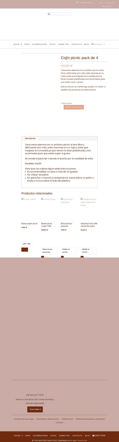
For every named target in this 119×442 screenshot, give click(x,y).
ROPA (26, 44)
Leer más (26, 244)
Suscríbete (34, 409)
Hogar (16, 44)
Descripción (30, 138)
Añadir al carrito (72, 107)
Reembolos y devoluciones (47, 419)
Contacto (77, 44)
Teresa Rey (82, 440)
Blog (86, 44)
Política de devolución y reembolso (90, 419)
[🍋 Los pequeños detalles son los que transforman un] (71, 279)
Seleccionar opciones (47, 250)
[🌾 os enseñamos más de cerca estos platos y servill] (47, 284)
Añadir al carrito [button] (65, 250)
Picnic (53, 44)
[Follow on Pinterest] (13, 2)
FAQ (101, 3)
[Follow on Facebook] (9, 2)
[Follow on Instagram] (5, 2)
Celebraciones (39, 44)
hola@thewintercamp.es (91, 2)
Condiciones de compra (24, 419)
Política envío (67, 419)
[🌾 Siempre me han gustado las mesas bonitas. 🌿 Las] (95, 315)
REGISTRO (106, 6)
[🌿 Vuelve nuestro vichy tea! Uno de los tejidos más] (23, 278)
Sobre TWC (63, 44)
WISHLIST (110, 3)
